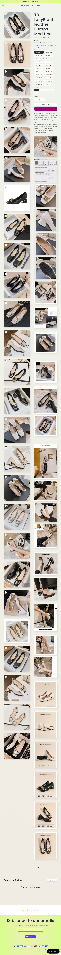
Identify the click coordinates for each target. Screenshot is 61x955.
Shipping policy (42, 950)
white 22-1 (49, 65)
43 (46, 90)
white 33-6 (39, 74)
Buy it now (45, 109)
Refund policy (37, 949)
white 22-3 (49, 78)
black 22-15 (39, 52)
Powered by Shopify (28, 949)
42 (36, 90)
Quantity (36, 96)
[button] (3, 5)
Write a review (52, 880)
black (37, 59)
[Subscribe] (42, 930)
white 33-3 (39, 68)
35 (41, 90)
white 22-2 (39, 71)
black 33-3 (39, 81)
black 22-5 (49, 71)
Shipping (36, 42)
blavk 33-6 (49, 52)
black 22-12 (39, 65)
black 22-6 (39, 55)
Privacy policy (45, 949)
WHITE (47, 84)
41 (36, 93)
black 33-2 (49, 55)
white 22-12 (48, 62)
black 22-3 (49, 68)
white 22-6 (46, 59)
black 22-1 (39, 62)
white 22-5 (49, 81)
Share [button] (37, 867)
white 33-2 (49, 74)
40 (52, 90)
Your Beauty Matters (18, 949)
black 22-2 (39, 84)
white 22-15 (39, 78)
